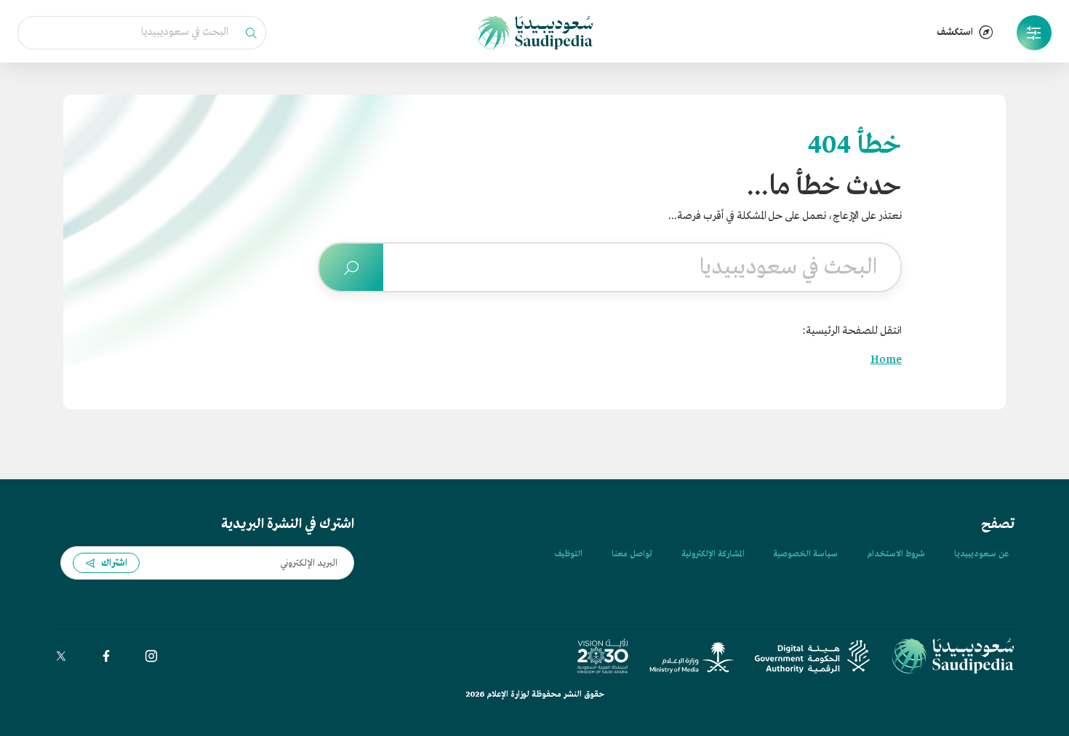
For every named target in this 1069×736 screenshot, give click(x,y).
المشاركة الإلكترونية (712, 554)
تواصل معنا (632, 554)
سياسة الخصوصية (805, 554)
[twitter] (61, 656)
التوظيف (568, 554)
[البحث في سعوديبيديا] (351, 267)
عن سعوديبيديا (981, 554)
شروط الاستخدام (896, 554)
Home (886, 360)
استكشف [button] (955, 32)
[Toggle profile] (1034, 32)
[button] (1034, 32)
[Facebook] (106, 656)
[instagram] (151, 656)
